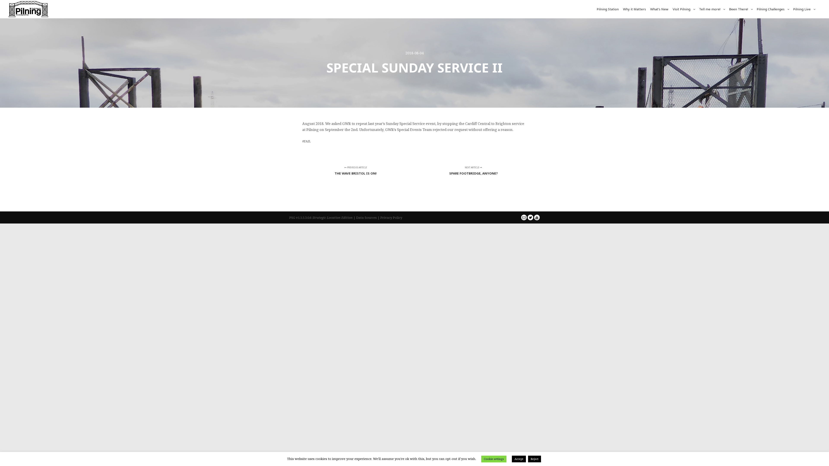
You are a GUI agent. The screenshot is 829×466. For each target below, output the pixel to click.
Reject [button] (534, 459)
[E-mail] (524, 217)
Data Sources (366, 217)
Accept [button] (518, 459)
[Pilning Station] (28, 9)
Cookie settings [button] (494, 459)
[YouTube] (537, 217)
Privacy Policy (391, 217)
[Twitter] (530, 217)
